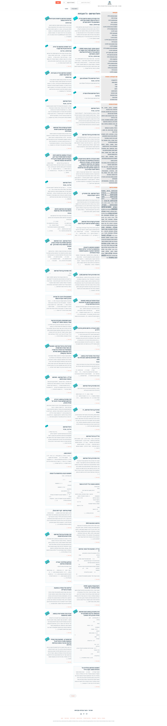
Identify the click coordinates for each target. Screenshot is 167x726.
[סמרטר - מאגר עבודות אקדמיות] (110, 4)
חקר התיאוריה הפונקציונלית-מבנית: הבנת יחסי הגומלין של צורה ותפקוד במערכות (109, 172)
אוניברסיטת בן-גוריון (109, 193)
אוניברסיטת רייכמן (109, 199)
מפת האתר (66, 718)
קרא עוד (97, 42)
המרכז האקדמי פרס (109, 239)
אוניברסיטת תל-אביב (110, 201)
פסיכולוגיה (114, 61)
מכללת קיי (113, 255)
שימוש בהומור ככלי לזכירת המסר (89, 484)
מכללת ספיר (108, 253)
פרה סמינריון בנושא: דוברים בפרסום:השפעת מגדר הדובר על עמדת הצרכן (61, 401)
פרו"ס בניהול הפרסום (92, 436)
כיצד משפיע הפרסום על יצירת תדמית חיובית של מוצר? (62, 47)
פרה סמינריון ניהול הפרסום (91, 458)
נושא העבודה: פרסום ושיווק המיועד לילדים (88, 329)
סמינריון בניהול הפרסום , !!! (91, 410)
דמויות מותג (67, 453)
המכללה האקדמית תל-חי (110, 233)
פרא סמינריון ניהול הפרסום (91, 386)
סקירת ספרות (114, 93)
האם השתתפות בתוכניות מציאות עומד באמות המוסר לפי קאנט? (61, 321)
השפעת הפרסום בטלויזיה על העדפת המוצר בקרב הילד (90, 669)
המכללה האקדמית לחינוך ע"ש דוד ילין (109, 225)
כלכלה (115, 37)
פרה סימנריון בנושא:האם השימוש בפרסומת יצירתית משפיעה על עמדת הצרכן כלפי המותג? (89, 613)
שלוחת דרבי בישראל (109, 256)
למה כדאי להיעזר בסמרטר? (111, 138)
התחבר (66, 8)
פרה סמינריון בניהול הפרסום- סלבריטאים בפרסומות (62, 535)
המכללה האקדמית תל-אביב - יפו (109, 231)
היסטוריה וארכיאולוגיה (112, 26)
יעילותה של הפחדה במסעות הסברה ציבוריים (62, 589)
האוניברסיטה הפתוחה (109, 207)
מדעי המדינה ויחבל (112, 39)
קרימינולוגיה (114, 65)
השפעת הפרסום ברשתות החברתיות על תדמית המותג (60, 19)
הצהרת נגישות (79, 718)
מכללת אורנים (111, 247)
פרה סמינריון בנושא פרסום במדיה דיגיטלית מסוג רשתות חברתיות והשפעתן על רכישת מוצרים (89, 20)
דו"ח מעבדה (114, 80)
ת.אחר (107, 257)
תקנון (62, 718)
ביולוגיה (115, 22)
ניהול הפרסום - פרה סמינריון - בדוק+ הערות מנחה (90, 194)
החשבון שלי (94, 718)
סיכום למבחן (114, 91)
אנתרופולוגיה (114, 20)
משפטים (115, 46)
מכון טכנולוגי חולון (111, 245)
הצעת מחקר (114, 82)
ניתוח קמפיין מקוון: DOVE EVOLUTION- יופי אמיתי (91, 587)
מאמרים (103, 718)
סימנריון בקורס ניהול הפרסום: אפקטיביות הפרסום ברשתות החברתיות (62, 129)
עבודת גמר (114, 97)
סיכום (116, 88)
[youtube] (81, 713)
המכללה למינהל (106, 235)
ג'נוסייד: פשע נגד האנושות (111, 128)
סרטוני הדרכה (72, 718)
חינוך (116, 31)
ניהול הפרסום (67, 101)
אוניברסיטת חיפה (109, 197)
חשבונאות (115, 33)
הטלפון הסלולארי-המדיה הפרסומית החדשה (63, 563)
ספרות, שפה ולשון (113, 52)
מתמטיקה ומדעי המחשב (111, 48)
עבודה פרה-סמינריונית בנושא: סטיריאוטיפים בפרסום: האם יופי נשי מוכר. (88, 357)
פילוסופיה (115, 59)
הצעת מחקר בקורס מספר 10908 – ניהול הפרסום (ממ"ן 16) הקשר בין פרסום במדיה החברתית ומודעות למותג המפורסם (88, 51)
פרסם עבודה (74, 8)
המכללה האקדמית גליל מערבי (109, 219)
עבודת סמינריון (113, 99)
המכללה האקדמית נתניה (109, 227)
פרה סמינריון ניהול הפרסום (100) (89, 275)
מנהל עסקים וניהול (113, 44)
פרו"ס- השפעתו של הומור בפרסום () (89, 550)
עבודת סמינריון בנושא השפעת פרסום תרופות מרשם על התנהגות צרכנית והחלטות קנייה (89, 302)
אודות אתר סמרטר (86, 718)
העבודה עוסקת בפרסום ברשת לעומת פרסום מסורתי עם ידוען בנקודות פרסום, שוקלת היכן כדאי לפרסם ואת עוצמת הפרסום (61, 157)
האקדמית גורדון (108, 209)
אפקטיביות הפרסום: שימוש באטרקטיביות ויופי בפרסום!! (62, 210)
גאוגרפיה (115, 24)
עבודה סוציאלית (113, 57)
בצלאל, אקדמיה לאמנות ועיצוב (107, 202)
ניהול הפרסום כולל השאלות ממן (89, 78)
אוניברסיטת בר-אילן (109, 195)
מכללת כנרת (108, 249)
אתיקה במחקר (114, 160)
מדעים (115, 42)
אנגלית (115, 18)
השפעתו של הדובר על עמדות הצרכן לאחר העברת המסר (62, 297)
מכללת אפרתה (114, 249)
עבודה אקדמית (113, 95)
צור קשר (99, 718)
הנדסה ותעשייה (113, 29)
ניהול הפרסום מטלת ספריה (91, 93)
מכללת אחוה (104, 247)
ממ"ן (116, 86)
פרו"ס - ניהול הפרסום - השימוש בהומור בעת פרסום (61, 378)
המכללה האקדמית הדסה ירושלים (111, 221)
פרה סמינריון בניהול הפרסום (90, 135)
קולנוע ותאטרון (113, 63)
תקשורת (115, 72)
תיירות (115, 70)
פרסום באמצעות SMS (92, 523)
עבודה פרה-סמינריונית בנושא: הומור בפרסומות (62, 614)
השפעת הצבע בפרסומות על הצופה (60, 473)
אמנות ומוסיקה (113, 16)
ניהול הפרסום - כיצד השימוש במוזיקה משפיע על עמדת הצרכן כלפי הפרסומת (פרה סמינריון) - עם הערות (60, 243)
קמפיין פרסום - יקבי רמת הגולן (62, 510)
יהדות (116, 35)
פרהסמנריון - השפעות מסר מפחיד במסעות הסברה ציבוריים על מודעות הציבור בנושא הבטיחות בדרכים (61, 642)
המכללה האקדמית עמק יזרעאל (109, 229)
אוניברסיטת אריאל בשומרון (109, 191)
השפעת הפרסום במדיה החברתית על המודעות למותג (61, 74)
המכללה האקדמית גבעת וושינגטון (107, 217)
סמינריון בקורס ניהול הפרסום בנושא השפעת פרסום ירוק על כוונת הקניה (88, 223)
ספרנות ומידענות (113, 54)
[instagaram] (86, 713)
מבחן (116, 84)
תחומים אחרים (114, 67)
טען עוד (72, 696)
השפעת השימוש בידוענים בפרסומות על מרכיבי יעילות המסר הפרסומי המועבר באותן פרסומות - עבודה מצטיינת (88, 250)
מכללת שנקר (108, 255)
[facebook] (84, 713)
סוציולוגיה (115, 50)
